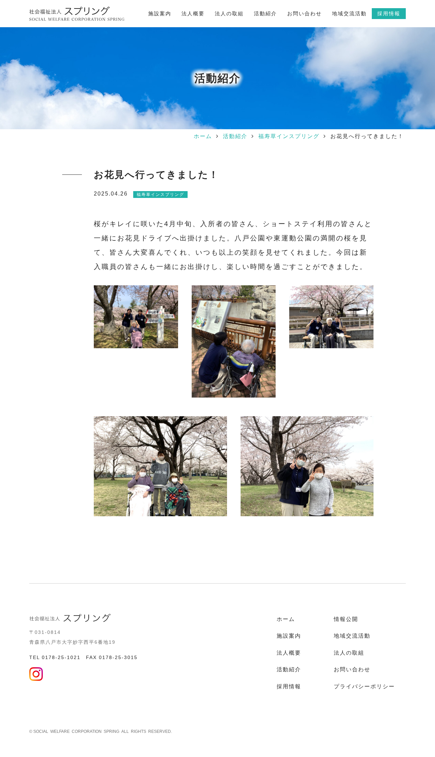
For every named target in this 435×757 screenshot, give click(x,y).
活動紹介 (235, 136)
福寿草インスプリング (288, 136)
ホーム (203, 136)
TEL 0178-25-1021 (55, 657)
